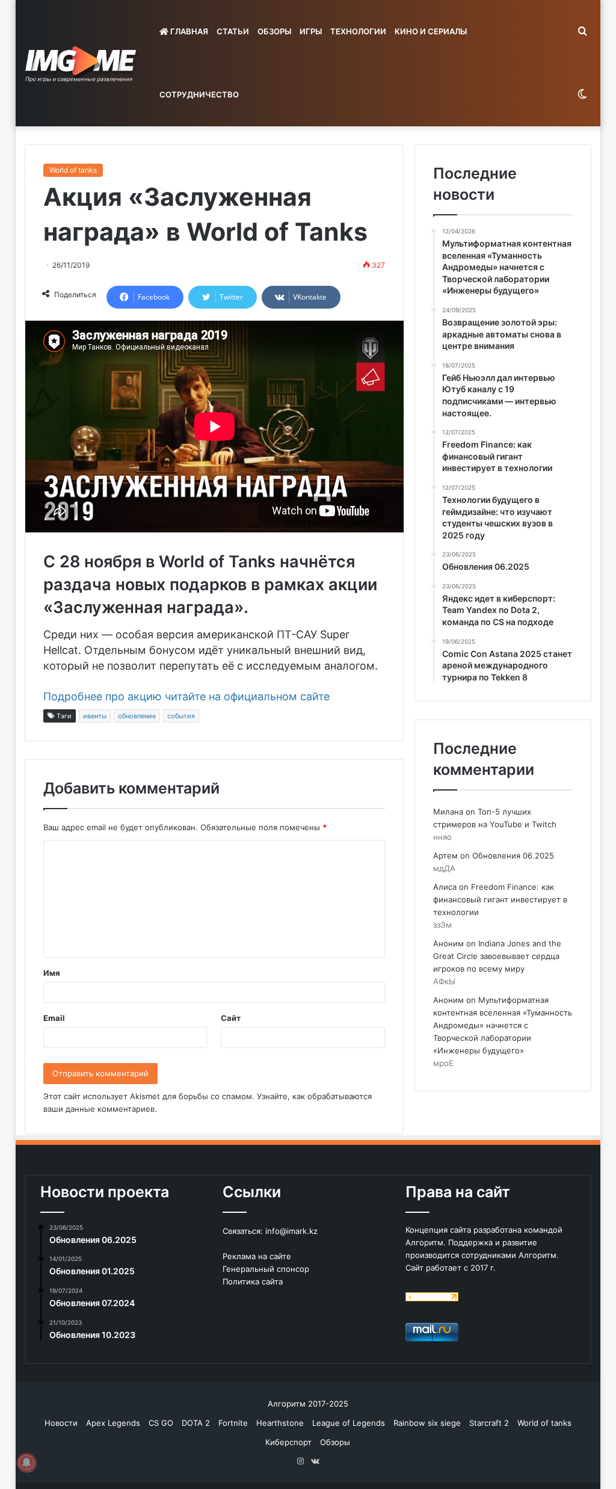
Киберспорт (288, 1442)
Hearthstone (280, 1423)
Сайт (231, 1018)
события (181, 716)
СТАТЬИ (233, 31)
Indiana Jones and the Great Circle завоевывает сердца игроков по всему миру (497, 956)
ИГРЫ (311, 31)
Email (54, 1018)
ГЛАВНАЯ (188, 31)
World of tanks (73, 169)
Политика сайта (253, 1281)
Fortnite (233, 1423)
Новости (61, 1423)
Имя (51, 973)
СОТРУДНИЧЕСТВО (199, 94)
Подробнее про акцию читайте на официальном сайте (186, 696)
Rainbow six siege (427, 1423)
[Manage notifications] (26, 1462)
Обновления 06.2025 (513, 855)
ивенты (94, 716)
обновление (137, 716)
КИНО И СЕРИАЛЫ (431, 31)
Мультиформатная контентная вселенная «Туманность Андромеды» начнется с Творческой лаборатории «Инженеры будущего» (502, 1025)
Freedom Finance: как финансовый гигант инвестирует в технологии (500, 899)
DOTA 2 (196, 1423)
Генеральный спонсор (266, 1269)
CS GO (161, 1423)
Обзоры (335, 1442)
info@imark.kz (291, 1231)
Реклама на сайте (257, 1256)
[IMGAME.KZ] (82, 63)
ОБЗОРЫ (274, 31)
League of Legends (348, 1423)
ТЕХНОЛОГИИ (358, 31)
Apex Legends (113, 1423)
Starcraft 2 (489, 1423)
